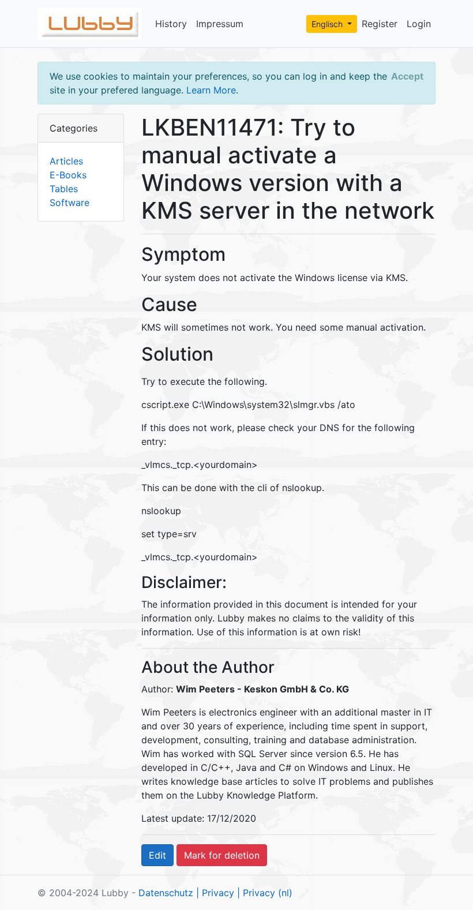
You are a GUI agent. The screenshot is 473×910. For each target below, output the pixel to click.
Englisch (328, 24)
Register (379, 23)
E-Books (68, 175)
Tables (64, 188)
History (171, 23)
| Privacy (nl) (264, 892)
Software (69, 202)
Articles (66, 161)
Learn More (211, 90)
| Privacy (215, 892)
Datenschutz (165, 892)
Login (419, 23)
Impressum (219, 23)
